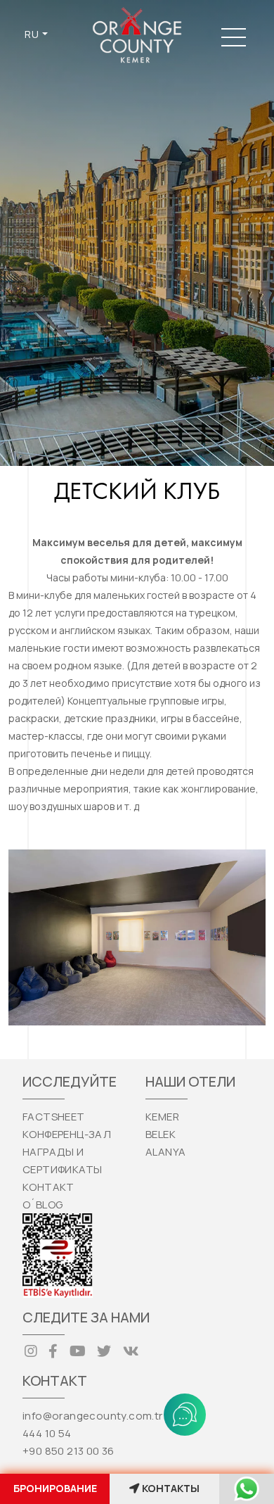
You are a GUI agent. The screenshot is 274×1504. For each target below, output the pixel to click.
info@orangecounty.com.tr (92, 1415)
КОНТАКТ (48, 1187)
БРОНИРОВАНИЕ (55, 1488)
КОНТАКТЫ (171, 1488)
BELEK (160, 1134)
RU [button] (32, 34)
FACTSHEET (53, 1116)
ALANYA (165, 1151)
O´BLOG (42, 1204)
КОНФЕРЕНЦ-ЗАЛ (66, 1134)
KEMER (162, 1116)
